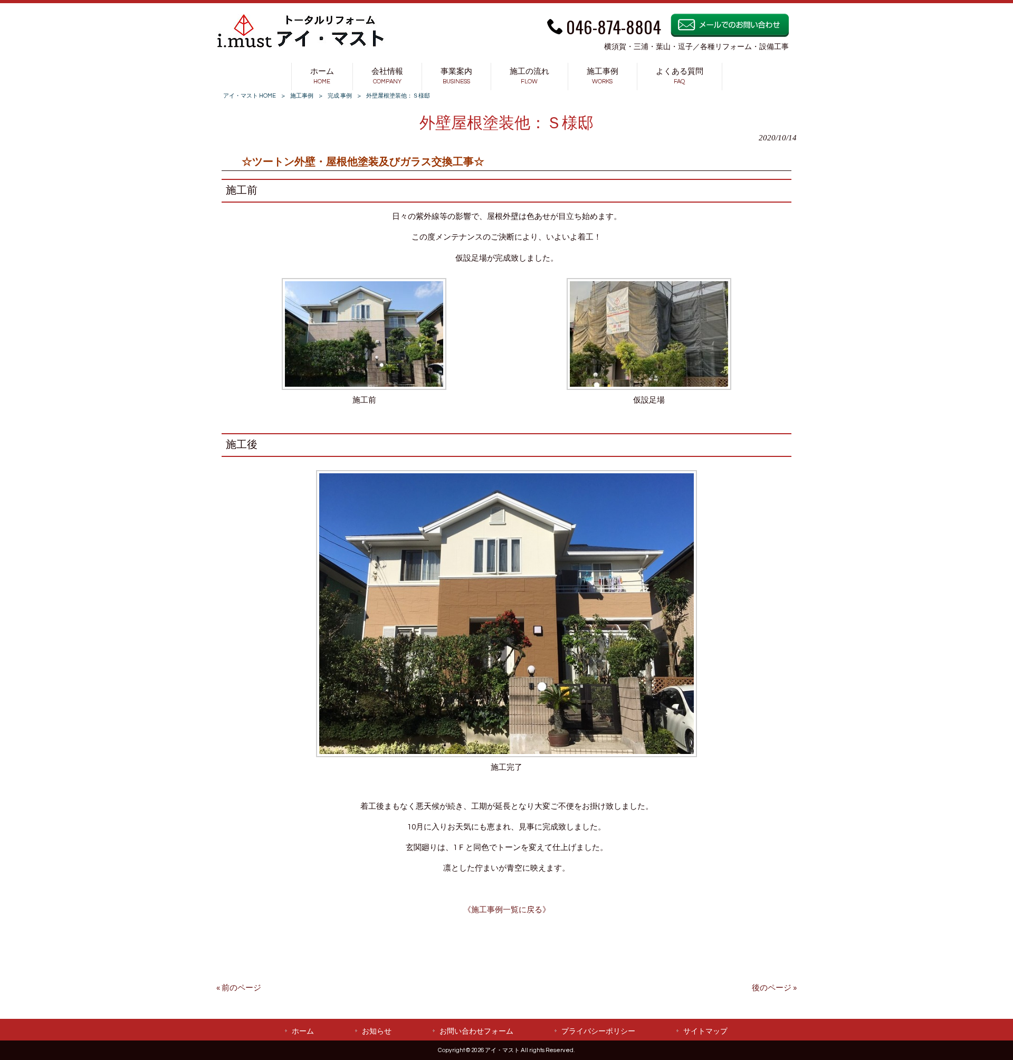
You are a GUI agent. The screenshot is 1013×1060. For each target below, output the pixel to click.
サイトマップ (705, 1031)
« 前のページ (238, 988)
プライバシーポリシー (598, 1031)
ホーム (303, 1031)
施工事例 (301, 96)
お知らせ (376, 1031)
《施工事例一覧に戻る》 (506, 910)
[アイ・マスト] (300, 46)
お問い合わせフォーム (476, 1031)
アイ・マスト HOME (249, 96)
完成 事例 (340, 96)
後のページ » (774, 988)
